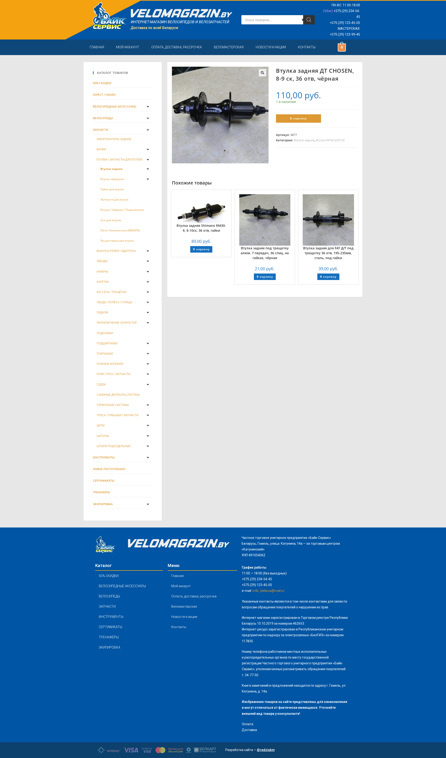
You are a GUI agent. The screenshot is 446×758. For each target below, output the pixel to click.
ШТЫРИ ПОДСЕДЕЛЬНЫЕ (114, 446)
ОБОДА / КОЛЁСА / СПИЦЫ (114, 302)
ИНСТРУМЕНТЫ (111, 617)
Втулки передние (112, 179)
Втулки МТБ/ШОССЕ (330, 140)
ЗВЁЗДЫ (102, 261)
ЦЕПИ (101, 425)
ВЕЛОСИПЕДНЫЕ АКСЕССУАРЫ (122, 586)
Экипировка (103, 504)
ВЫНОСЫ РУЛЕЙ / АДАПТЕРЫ (116, 251)
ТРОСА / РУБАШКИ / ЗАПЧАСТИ (117, 415)
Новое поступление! (109, 469)
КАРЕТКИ (103, 282)
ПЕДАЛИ (102, 312)
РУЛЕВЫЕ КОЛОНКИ (110, 364)
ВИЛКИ (101, 149)
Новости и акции (271, 47)
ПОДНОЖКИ (105, 333)
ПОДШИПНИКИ (107, 343)
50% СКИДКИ (102, 83)
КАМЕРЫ (102, 272)
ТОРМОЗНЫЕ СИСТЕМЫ (113, 405)
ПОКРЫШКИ (105, 354)
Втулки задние (304, 140)
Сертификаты (104, 481)
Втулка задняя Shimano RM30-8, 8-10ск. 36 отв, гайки (201, 228)
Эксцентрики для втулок (117, 241)
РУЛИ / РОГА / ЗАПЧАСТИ (113, 374)
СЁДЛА (101, 384)
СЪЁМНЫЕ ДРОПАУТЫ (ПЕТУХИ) (118, 395)
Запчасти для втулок (114, 199)
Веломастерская (229, 47)
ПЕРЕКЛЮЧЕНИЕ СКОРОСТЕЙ (117, 323)
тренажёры (101, 492)
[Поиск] (309, 19)
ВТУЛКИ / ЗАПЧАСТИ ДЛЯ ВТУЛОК (119, 159)
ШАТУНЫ (103, 436)
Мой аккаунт (127, 47)
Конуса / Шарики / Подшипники (122, 210)
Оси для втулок (110, 220)
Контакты (306, 47)
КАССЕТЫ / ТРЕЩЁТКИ (111, 292)
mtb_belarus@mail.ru (268, 591)
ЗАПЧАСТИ (107, 606)
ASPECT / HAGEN (104, 95)
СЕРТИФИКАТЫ (110, 627)
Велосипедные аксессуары (114, 107)
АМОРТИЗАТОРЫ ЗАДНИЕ (114, 139)
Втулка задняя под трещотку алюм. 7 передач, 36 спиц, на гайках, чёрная (265, 253)
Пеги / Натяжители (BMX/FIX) (120, 230)
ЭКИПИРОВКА (109, 647)
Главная (97, 47)
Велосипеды (103, 118)
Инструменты (104, 457)
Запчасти (100, 130)
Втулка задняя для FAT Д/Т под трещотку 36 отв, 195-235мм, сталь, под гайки (328, 253)
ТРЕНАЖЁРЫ (109, 637)
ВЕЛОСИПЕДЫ (109, 596)
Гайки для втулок (112, 189)
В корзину (298, 118)
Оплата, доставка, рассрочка (176, 47)
